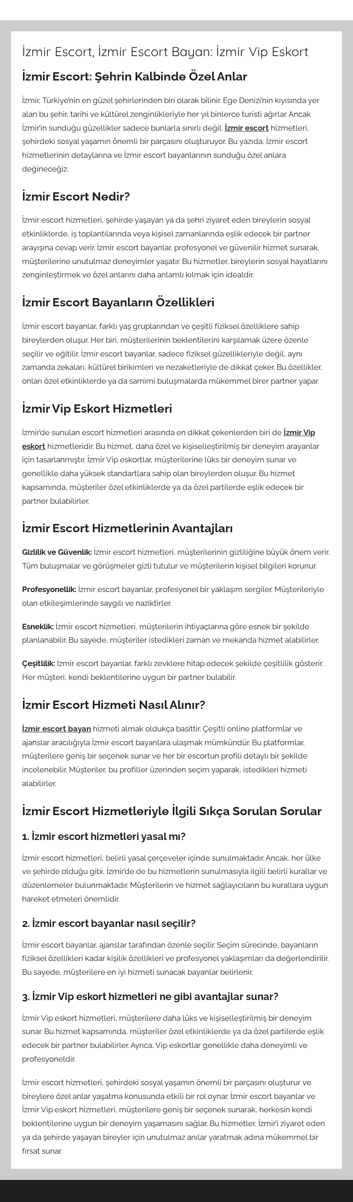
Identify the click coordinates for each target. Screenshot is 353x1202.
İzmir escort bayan (56, 728)
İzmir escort (247, 127)
